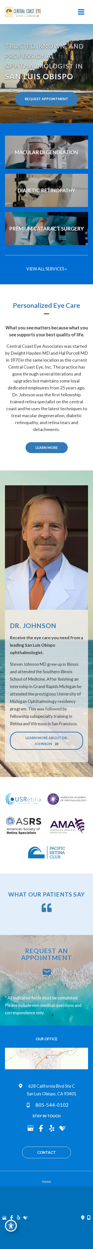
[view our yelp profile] (52, 1128)
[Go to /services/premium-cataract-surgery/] (46, 228)
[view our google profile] (30, 1128)
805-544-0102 (51, 1105)
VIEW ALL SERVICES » (46, 268)
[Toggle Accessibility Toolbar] (11, 1226)
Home (46, 1182)
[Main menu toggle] (81, 12)
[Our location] (89, 1217)
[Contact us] (83, 1217)
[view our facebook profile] (41, 1128)
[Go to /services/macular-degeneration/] (46, 152)
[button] (46, 99)
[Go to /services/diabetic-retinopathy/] (46, 190)
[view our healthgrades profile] (63, 1128)
